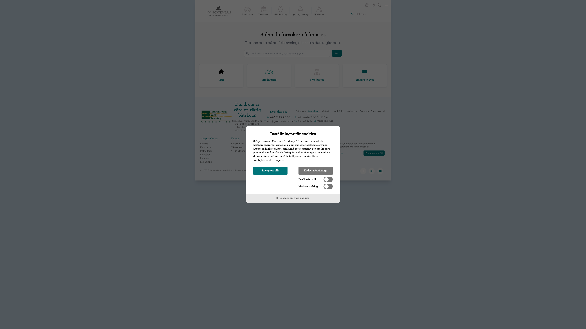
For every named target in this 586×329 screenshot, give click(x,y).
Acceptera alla (270, 170)
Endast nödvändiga (315, 170)
